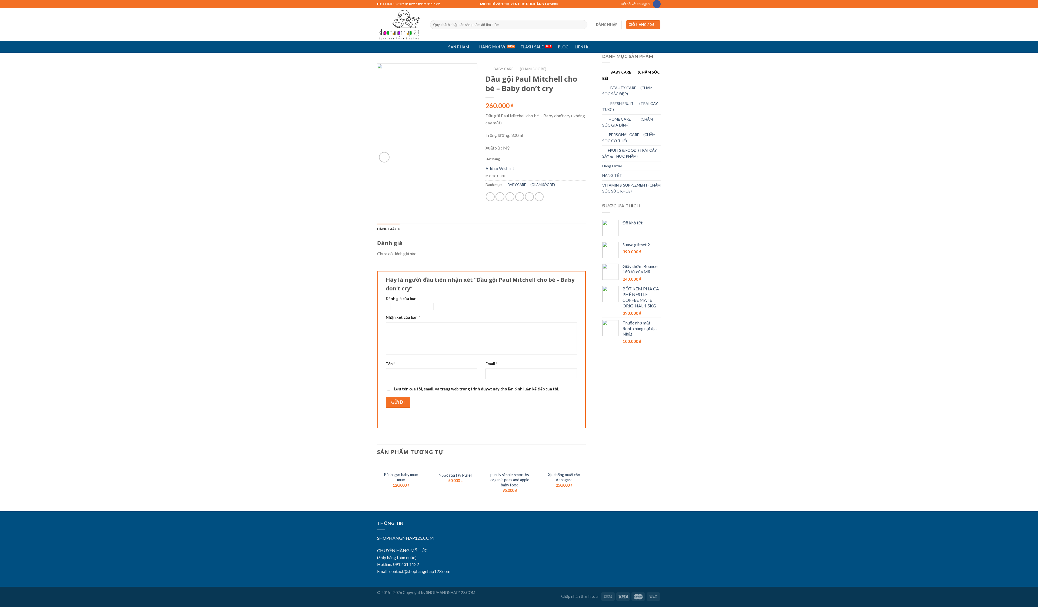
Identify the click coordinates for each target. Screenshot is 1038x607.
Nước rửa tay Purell (455, 475)
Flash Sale (532, 47)
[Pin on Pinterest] (519, 196)
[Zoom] (384, 157)
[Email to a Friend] (509, 196)
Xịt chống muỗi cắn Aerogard (564, 477)
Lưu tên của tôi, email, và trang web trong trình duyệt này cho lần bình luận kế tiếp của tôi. (476, 389)
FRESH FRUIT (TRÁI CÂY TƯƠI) (630, 106)
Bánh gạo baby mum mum (401, 477)
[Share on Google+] (529, 196)
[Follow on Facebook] (657, 4)
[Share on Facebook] (490, 196)
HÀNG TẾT (612, 175)
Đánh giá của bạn (401, 298)
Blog (563, 47)
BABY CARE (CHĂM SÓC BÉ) (631, 75)
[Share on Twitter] (499, 196)
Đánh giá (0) (388, 229)
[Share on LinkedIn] (539, 196)
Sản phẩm (458, 47)
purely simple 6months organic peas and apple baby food (509, 479)
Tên (390, 363)
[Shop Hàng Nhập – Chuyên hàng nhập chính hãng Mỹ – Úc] (399, 24)
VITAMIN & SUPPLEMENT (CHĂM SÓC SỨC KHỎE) (631, 188)
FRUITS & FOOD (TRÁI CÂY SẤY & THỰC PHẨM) (629, 153)
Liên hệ (582, 47)
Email (491, 363)
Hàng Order (612, 166)
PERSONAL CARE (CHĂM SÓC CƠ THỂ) (629, 137)
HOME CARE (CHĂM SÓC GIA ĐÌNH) (627, 122)
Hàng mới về (492, 47)
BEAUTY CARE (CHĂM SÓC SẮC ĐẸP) (627, 90)
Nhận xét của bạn (403, 317)
